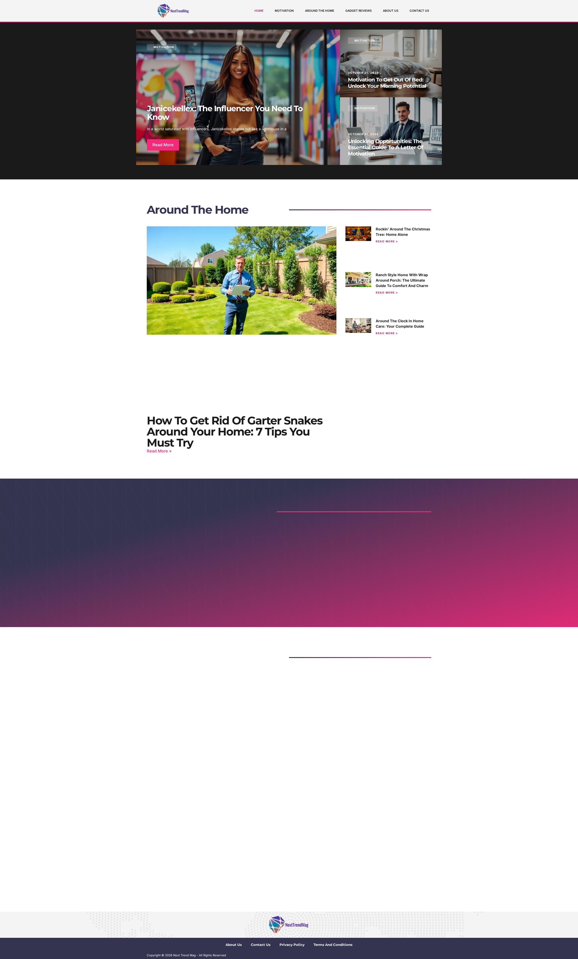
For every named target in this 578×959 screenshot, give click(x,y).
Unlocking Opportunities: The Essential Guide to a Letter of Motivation (385, 147)
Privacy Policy (292, 945)
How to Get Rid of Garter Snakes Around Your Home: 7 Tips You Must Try (234, 431)
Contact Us (419, 10)
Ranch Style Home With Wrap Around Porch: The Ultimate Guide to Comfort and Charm (402, 280)
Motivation (284, 10)
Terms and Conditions (333, 945)
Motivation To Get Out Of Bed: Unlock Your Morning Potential (387, 82)
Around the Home (319, 10)
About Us (390, 10)
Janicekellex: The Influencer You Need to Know (225, 113)
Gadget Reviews (358, 10)
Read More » (159, 451)
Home (258, 10)
